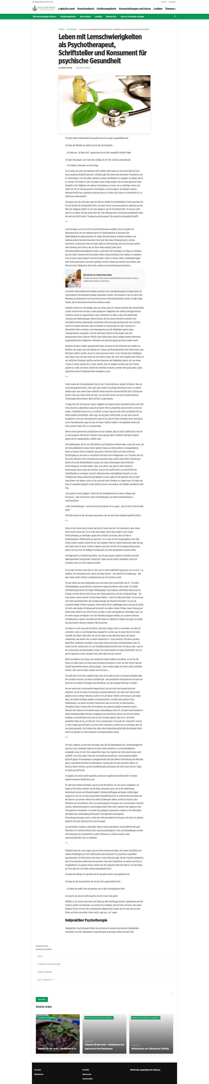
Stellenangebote (106, 8)
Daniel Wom (144, 1070)
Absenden (42, 999)
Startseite (62, 29)
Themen (169, 8)
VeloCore (156, 1070)
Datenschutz (87, 1079)
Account (164, 2)
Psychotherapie (72, 29)
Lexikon (157, 8)
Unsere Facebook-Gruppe (132, 16)
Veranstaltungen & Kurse (44, 16)
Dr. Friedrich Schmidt (65, 68)
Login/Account (66, 8)
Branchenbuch (86, 8)
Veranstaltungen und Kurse (135, 8)
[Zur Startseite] (44, 11)
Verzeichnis (85, 16)
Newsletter (172, 2)
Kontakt (85, 1070)
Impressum (86, 1074)
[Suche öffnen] (175, 16)
